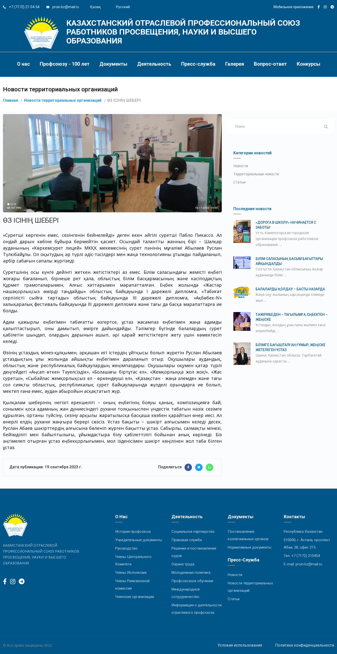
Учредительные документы (138, 540)
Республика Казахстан (303, 531)
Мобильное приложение (294, 7)
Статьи (239, 182)
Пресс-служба (198, 64)
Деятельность (154, 64)
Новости (240, 165)
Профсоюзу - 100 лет (65, 64)
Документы (113, 64)
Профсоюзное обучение (192, 581)
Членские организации (134, 597)
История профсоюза (133, 531)
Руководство (126, 548)
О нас (23, 64)
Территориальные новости (256, 174)
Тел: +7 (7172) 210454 (302, 556)
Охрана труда (182, 564)
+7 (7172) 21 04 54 (23, 7)
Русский (123, 7)
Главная (10, 100)
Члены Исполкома (131, 572)
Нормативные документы (249, 547)
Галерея (234, 64)
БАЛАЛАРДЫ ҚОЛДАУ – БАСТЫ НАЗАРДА (290, 289)
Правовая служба (186, 540)
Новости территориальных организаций (62, 100)
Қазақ (95, 7)
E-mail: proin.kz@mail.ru (303, 564)
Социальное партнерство (193, 531)
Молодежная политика (190, 572)
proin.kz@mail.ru (65, 7)
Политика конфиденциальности (304, 645)
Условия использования (240, 645)
